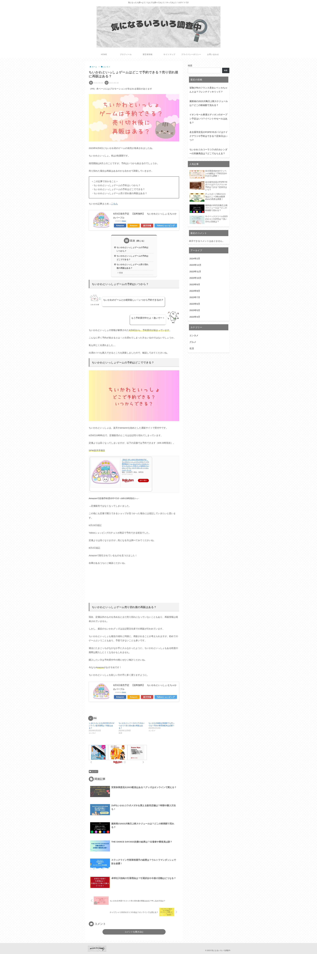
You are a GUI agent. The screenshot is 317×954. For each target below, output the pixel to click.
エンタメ (94, 771)
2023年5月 (194, 310)
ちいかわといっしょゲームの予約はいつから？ (132, 249)
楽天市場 (147, 225)
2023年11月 (195, 271)
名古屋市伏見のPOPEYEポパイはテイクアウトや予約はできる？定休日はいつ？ (208, 136)
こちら (114, 204)
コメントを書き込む (134, 932)
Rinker (124, 221)
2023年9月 (194, 284)
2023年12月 (195, 265)
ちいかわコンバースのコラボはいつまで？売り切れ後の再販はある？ (132, 725)
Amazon (120, 225)
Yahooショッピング (166, 225)
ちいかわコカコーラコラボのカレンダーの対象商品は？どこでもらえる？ (208, 151)
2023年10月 (195, 278)
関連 (121, 273)
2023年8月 (194, 291)
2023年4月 (194, 316)
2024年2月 (194, 258)
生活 (191, 348)
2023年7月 (194, 297)
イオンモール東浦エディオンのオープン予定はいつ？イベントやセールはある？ (208, 118)
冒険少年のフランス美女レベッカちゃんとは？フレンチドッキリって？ (208, 90)
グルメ (192, 342)
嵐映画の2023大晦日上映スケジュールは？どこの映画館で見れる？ (208, 103)
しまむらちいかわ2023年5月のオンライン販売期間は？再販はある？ (102, 725)
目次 (132, 240)
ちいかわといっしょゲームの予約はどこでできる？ (132, 258)
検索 (190, 65)
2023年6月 (194, 304)
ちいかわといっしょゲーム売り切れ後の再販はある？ (132, 266)
